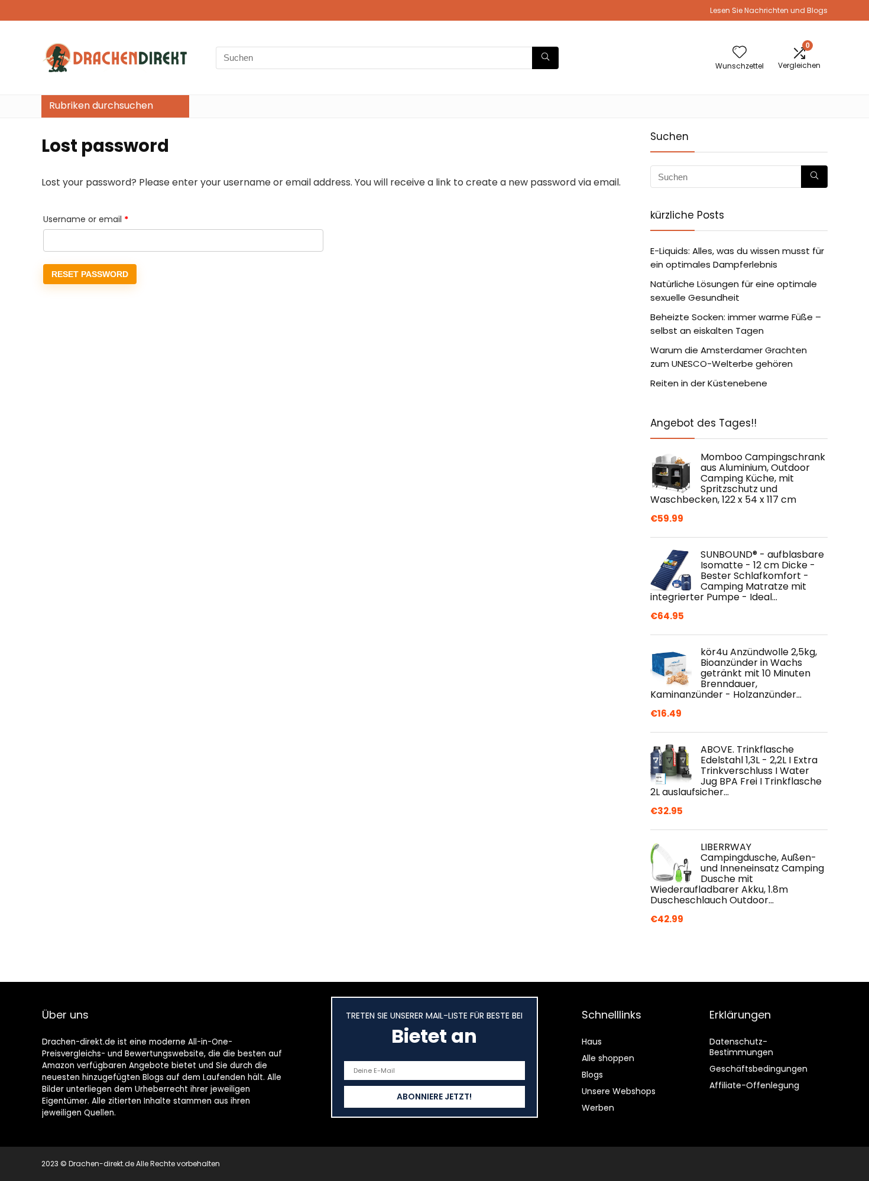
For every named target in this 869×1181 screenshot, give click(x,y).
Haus (592, 1041)
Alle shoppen (608, 1058)
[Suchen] (545, 58)
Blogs (592, 1075)
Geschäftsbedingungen (758, 1069)
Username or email (103, 219)
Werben (598, 1108)
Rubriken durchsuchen (101, 105)
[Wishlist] (739, 53)
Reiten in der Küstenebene (708, 383)
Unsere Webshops (619, 1091)
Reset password (89, 274)
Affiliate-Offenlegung (754, 1085)
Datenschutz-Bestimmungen (741, 1047)
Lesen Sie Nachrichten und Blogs (769, 10)
